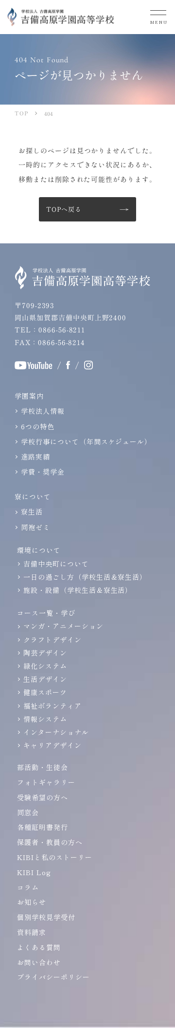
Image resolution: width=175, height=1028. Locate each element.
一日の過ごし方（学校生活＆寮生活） (85, 577)
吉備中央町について (56, 564)
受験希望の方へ (42, 797)
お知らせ (31, 902)
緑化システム (45, 666)
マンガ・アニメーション (63, 626)
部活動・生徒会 (42, 767)
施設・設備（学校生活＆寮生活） (77, 590)
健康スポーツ (45, 692)
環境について (39, 550)
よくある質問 (39, 947)
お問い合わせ (39, 962)
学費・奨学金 (43, 472)
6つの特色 (37, 426)
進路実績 (35, 456)
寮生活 (32, 511)
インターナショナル (56, 732)
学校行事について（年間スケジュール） (86, 441)
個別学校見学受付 (46, 917)
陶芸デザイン (45, 653)
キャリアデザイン (52, 745)
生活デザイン (45, 679)
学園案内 (29, 396)
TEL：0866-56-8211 (50, 329)
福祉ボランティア (52, 706)
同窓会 (28, 812)
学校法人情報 (43, 411)
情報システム (45, 719)
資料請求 (31, 932)
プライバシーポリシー (53, 977)
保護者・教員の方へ (50, 842)
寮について (33, 496)
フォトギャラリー (46, 782)
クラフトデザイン (52, 639)
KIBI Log (34, 872)
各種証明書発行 (42, 827)
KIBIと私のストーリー (54, 857)
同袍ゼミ (35, 527)
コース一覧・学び (46, 613)
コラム (28, 887)
